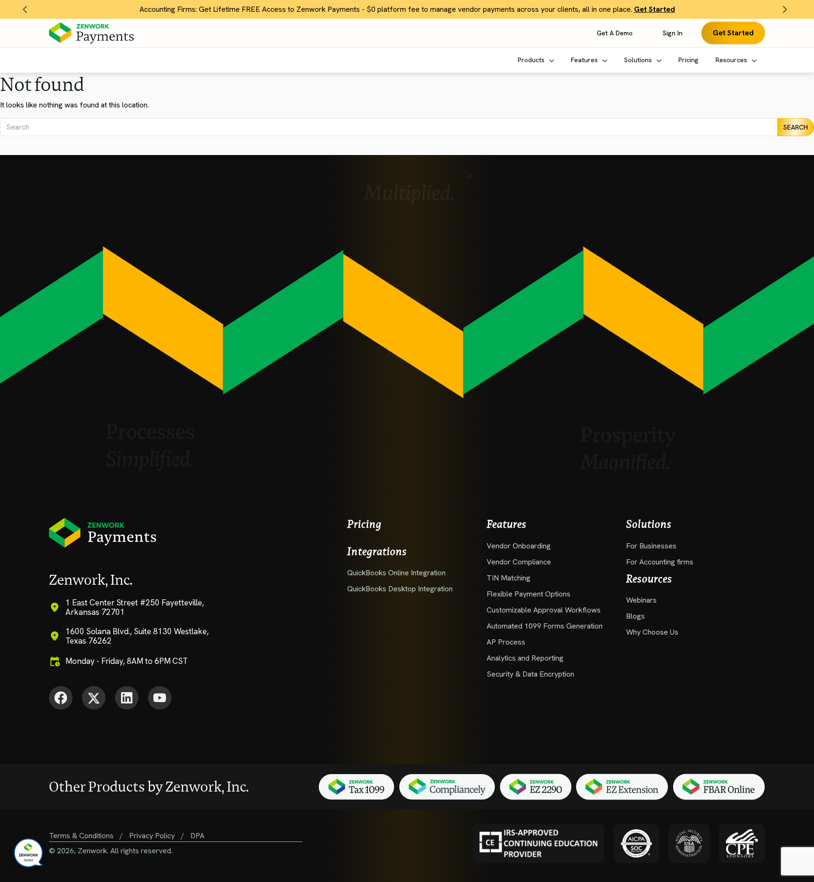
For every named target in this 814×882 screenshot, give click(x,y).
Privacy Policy (152, 836)
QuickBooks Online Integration (396, 572)
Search (795, 127)
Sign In (673, 33)
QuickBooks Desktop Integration (400, 588)
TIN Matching (508, 577)
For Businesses (652, 545)
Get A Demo (615, 33)
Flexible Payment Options (528, 593)
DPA (197, 836)
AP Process (506, 641)
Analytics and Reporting (525, 657)
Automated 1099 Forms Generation (544, 625)
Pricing (688, 60)
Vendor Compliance (519, 561)
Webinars (642, 600)
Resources (732, 60)
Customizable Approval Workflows (544, 609)
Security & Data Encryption (530, 674)
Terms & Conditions (81, 836)
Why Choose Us (652, 632)
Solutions (639, 60)
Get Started (733, 33)
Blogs (636, 616)
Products (532, 60)
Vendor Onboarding (519, 545)
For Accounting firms (659, 561)
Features (585, 60)
